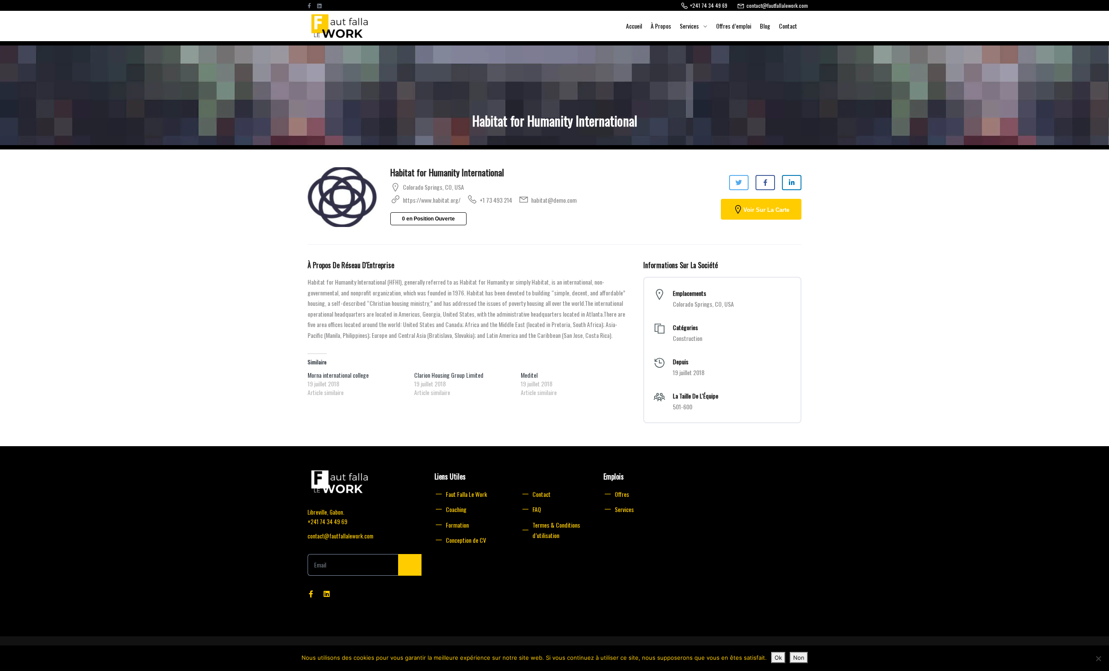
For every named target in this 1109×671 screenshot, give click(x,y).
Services (689, 25)
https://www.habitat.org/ (431, 199)
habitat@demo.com (554, 199)
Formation (457, 524)
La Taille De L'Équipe (695, 396)
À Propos (661, 25)
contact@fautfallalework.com (340, 536)
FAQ (536, 509)
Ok (778, 657)
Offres (622, 494)
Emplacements (689, 293)
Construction (687, 338)
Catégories (685, 327)
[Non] (1098, 658)
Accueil (634, 25)
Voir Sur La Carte (766, 210)
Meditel (529, 374)
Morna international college (338, 374)
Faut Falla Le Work (466, 494)
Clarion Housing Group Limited (448, 374)
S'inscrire (410, 565)
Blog (765, 25)
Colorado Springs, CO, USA (433, 186)
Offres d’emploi (733, 25)
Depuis (680, 362)
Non (798, 657)
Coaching (456, 509)
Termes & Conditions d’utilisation (556, 530)
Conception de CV (466, 540)
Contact (788, 25)
